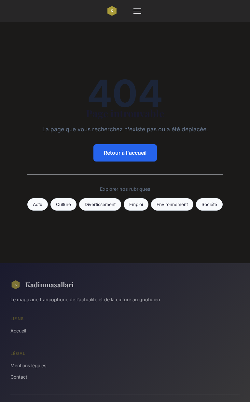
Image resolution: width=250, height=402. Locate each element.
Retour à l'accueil (125, 152)
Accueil (18, 330)
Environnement (172, 204)
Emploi (136, 204)
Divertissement (100, 204)
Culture (63, 204)
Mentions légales (28, 365)
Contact (18, 377)
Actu (37, 204)
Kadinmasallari (49, 284)
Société (209, 204)
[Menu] (137, 11)
